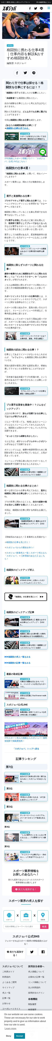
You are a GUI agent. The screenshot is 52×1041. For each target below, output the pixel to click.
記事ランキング (26, 759)
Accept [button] (19, 1036)
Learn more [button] (10, 1028)
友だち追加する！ (27, 889)
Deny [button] (8, 1036)
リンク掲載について (37, 982)
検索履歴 (32, 1009)
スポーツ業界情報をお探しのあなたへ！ (26, 872)
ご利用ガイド (8, 971)
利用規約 (6, 977)
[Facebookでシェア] (30, 8)
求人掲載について (36, 971)
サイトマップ (8, 987)
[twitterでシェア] (35, 8)
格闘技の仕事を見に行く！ (18, 542)
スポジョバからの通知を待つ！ (20, 547)
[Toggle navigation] (49, 8)
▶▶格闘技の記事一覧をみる (17, 663)
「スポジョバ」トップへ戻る (26, 748)
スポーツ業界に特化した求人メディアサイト (15, 2)
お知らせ (6, 1003)
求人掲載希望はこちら (43, 2)
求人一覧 (6, 992)
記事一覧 (6, 998)
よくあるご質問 (9, 982)
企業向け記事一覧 (36, 977)
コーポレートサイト (11, 1008)
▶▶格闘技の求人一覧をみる (17, 657)
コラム (10, 45)
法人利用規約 (34, 987)
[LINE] (41, 8)
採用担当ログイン (36, 992)
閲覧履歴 (32, 1004)
